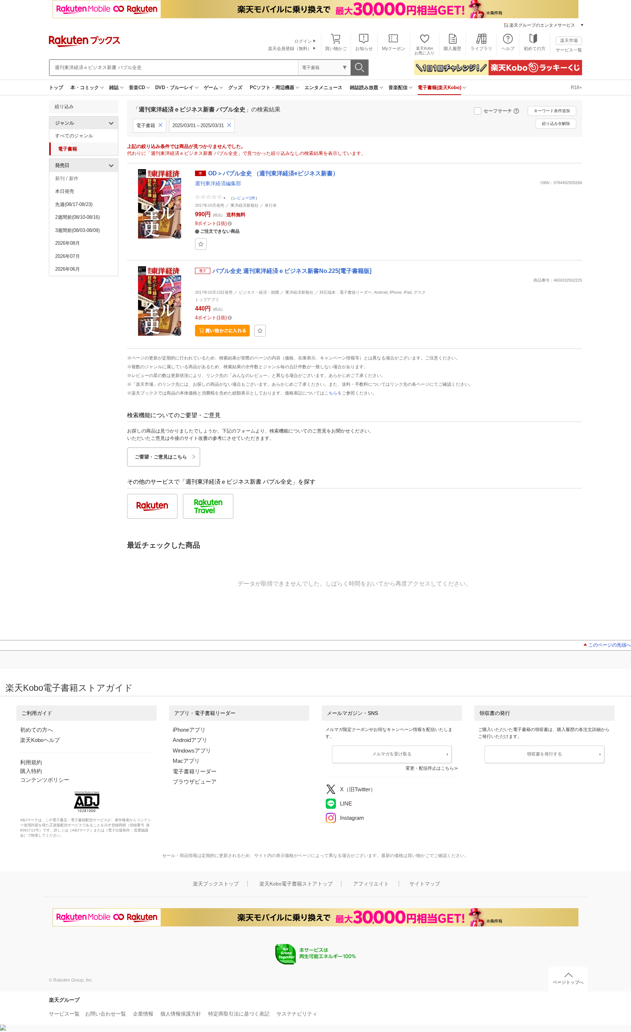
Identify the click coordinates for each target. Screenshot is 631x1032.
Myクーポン (393, 48)
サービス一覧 (569, 50)
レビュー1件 (244, 198)
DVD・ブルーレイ (174, 87)
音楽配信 (398, 87)
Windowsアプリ (192, 750)
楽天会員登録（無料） (290, 48)
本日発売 (64, 191)
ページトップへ (568, 982)
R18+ (576, 87)
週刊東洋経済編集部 (218, 183)
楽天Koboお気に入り (424, 50)
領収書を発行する (544, 754)
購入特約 (31, 771)
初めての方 (535, 48)
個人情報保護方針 (180, 1014)
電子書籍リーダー (195, 771)
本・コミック (84, 87)
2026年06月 (67, 269)
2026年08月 (67, 243)
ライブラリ (481, 48)
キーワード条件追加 (552, 110)
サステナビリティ (296, 1014)
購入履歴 (452, 48)
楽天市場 (569, 40)
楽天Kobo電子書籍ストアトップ (296, 884)
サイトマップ (424, 884)
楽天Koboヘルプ (40, 740)
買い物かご (336, 48)
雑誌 (114, 87)
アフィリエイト (371, 884)
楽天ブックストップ (216, 884)
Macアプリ (186, 761)
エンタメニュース (324, 87)
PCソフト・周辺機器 (272, 87)
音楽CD (137, 87)
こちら (330, 393)
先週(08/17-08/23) (73, 204)
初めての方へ (36, 730)
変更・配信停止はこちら (430, 768)
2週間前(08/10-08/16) (77, 217)
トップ (56, 87)
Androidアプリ (190, 740)
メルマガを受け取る (392, 754)
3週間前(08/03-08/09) (77, 230)
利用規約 (31, 762)
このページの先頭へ (609, 645)
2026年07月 (67, 256)
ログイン (303, 41)
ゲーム (211, 87)
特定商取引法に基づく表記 (238, 1014)
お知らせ (364, 48)
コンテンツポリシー (44, 780)
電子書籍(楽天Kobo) (439, 87)
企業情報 (143, 1014)
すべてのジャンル (74, 135)
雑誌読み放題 (364, 87)
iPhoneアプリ (189, 730)
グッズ (235, 87)
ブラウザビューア (195, 781)
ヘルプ (508, 48)
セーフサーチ (497, 111)
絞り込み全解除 (556, 123)
